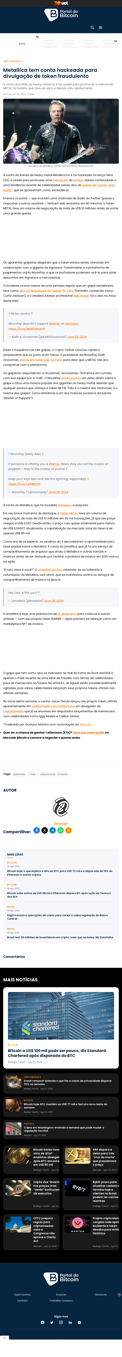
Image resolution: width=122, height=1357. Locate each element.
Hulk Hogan (81, 296)
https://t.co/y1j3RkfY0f (24, 484)
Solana (78, 180)
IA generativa (67, 614)
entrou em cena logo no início (41, 360)
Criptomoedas (12, 61)
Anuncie (61, 1294)
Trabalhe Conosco (61, 1300)
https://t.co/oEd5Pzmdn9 (26, 329)
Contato (22, 1300)
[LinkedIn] (70, 1322)
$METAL (54, 324)
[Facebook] (42, 1322)
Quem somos (22, 1294)
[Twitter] (51, 1322)
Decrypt (61, 823)
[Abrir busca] (92, 28)
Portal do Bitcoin (61, 15)
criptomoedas (13, 711)
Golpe (33, 774)
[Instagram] (61, 1322)
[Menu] (100, 28)
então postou (71, 378)
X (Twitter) (62, 774)
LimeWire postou (50, 570)
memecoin (60, 180)
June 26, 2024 (77, 337)
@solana (71, 324)
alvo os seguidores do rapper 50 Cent (46, 291)
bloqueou (65, 505)
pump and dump (48, 774)
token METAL (69, 513)
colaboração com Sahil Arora (53, 706)
